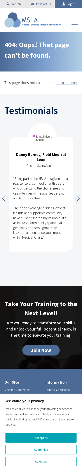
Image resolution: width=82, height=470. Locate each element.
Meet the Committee (17, 390)
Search (16, 4)
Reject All (41, 461)
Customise (41, 450)
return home (66, 82)
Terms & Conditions (57, 390)
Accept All (41, 438)
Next (78, 198)
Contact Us (43, 4)
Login (70, 4)
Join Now (41, 350)
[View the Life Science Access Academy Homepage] (32, 26)
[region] (41, 432)
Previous (3, 198)
